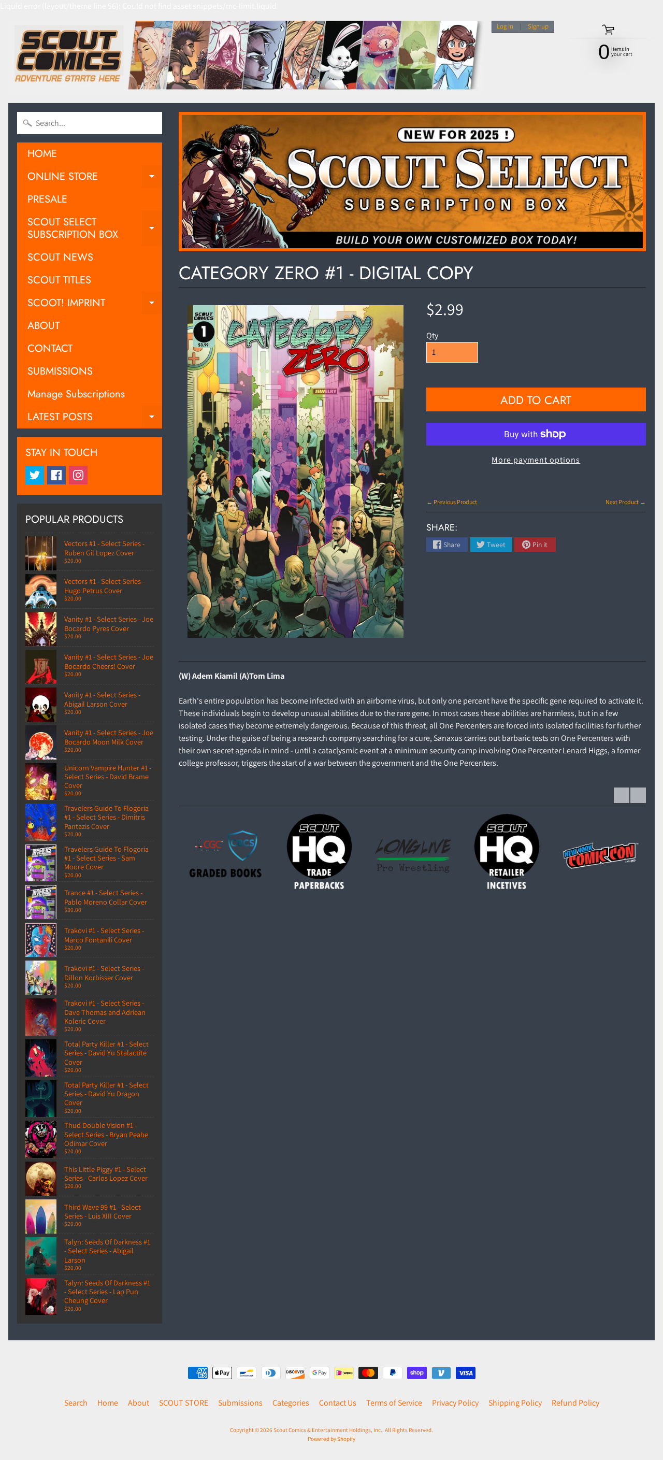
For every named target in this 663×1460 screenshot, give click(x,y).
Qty (432, 335)
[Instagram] (78, 475)
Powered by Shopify (331, 1438)
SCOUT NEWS (60, 257)
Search (76, 1402)
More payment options (536, 459)
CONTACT (50, 348)
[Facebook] (56, 475)
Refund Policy (575, 1402)
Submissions (240, 1402)
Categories (290, 1402)
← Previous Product (451, 502)
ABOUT (43, 325)
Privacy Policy (455, 1402)
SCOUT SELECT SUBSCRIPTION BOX (94, 229)
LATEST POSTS (94, 418)
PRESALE (47, 199)
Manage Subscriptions (76, 394)
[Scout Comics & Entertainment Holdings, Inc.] (246, 58)
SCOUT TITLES (59, 280)
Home (107, 1402)
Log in (505, 26)
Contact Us (337, 1402)
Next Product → (626, 502)
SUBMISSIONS (60, 371)
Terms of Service (394, 1402)
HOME (42, 153)
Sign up (538, 26)
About (138, 1402)
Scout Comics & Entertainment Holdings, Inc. (327, 1430)
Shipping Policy (515, 1402)
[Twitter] (34, 475)
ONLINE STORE (94, 178)
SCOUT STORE (183, 1402)
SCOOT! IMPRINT (94, 304)
